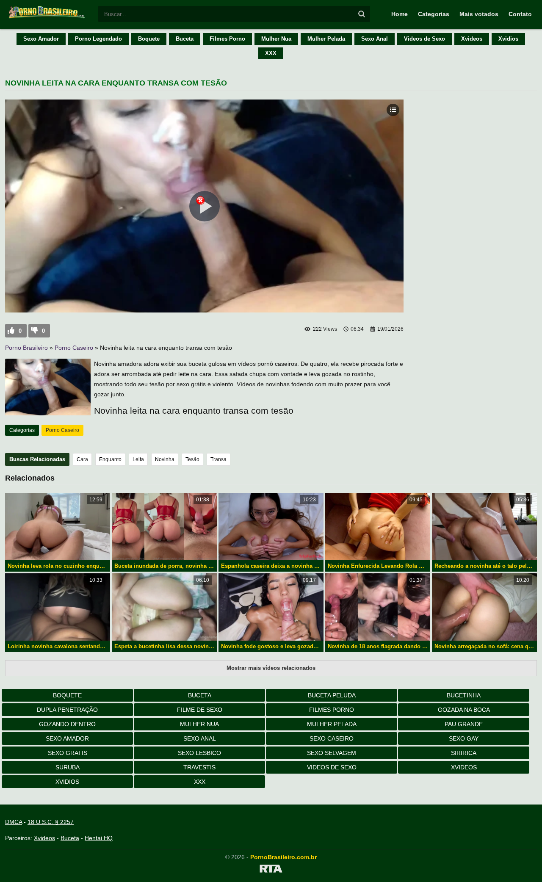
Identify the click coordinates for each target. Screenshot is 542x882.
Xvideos (471, 39)
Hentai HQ (99, 838)
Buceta (185, 39)
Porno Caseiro (74, 347)
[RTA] (271, 870)
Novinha (164, 459)
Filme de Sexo (199, 709)
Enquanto (110, 459)
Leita (138, 459)
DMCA (13, 821)
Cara (82, 459)
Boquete (149, 39)
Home (399, 14)
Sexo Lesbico (199, 752)
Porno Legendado (98, 39)
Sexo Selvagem (331, 752)
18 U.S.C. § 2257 (51, 821)
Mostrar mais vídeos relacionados (271, 668)
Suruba (67, 767)
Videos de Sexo (424, 39)
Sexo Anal (374, 39)
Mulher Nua (276, 39)
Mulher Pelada (326, 39)
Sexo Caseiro (332, 738)
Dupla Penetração (67, 709)
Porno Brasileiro (26, 347)
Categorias (433, 14)
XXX (271, 53)
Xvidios (508, 39)
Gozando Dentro (67, 724)
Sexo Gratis (67, 752)
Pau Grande (464, 724)
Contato (520, 14)
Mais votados (478, 14)
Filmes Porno (227, 39)
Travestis (199, 767)
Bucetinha (464, 695)
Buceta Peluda (332, 695)
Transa (218, 459)
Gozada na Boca (464, 709)
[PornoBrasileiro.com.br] (47, 17)
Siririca (463, 752)
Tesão (192, 459)
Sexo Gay (463, 738)
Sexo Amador (41, 39)
